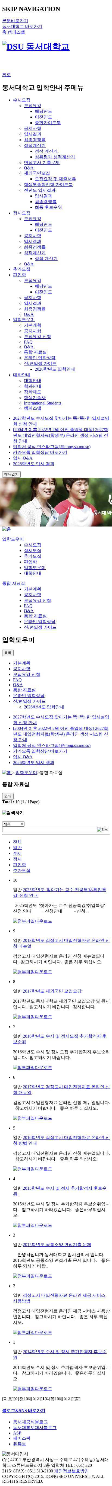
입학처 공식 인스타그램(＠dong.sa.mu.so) (52, 446)
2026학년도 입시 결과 (33, 463)
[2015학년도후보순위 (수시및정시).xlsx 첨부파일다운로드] (32, 1225)
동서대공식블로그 (30, 1422)
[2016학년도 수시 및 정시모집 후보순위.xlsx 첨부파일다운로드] (32, 1067)
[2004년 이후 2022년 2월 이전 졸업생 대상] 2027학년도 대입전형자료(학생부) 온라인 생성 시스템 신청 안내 (60, 435)
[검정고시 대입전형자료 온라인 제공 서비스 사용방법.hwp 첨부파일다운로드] (32, 1332)
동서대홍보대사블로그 (35, 1427)
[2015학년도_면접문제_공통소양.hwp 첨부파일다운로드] (32, 1276)
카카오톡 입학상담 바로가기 (40, 452)
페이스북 (21, 1438)
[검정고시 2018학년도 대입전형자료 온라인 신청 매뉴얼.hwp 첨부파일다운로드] (32, 972)
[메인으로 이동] (6, 529)
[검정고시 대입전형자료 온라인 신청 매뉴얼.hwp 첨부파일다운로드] (32, 1169)
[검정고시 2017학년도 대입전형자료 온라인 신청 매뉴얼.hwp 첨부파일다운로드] (32, 1118)
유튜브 (19, 1444)
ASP (17, 1433)
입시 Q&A (23, 458)
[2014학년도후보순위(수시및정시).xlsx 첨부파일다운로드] (32, 1388)
